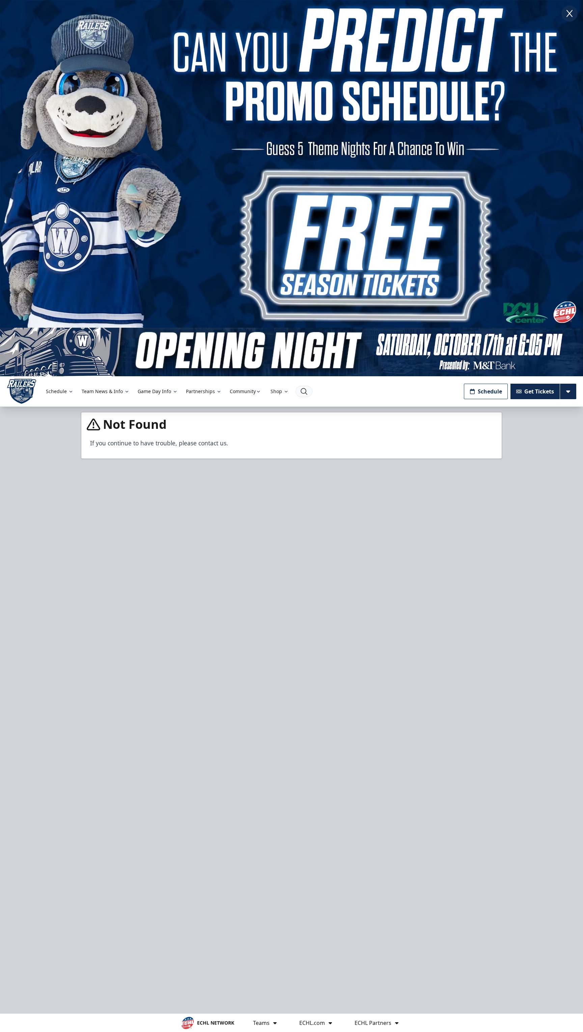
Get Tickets (539, 391)
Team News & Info (102, 391)
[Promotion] (291, 352)
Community (243, 391)
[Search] (304, 391)
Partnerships (200, 391)
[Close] (569, 13)
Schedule (56, 391)
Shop (276, 391)
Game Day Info (154, 391)
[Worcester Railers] (21, 391)
